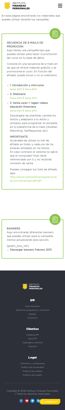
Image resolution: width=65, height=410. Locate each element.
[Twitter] (32, 401)
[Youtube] (27, 401)
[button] (60, 6)
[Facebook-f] (21, 401)
